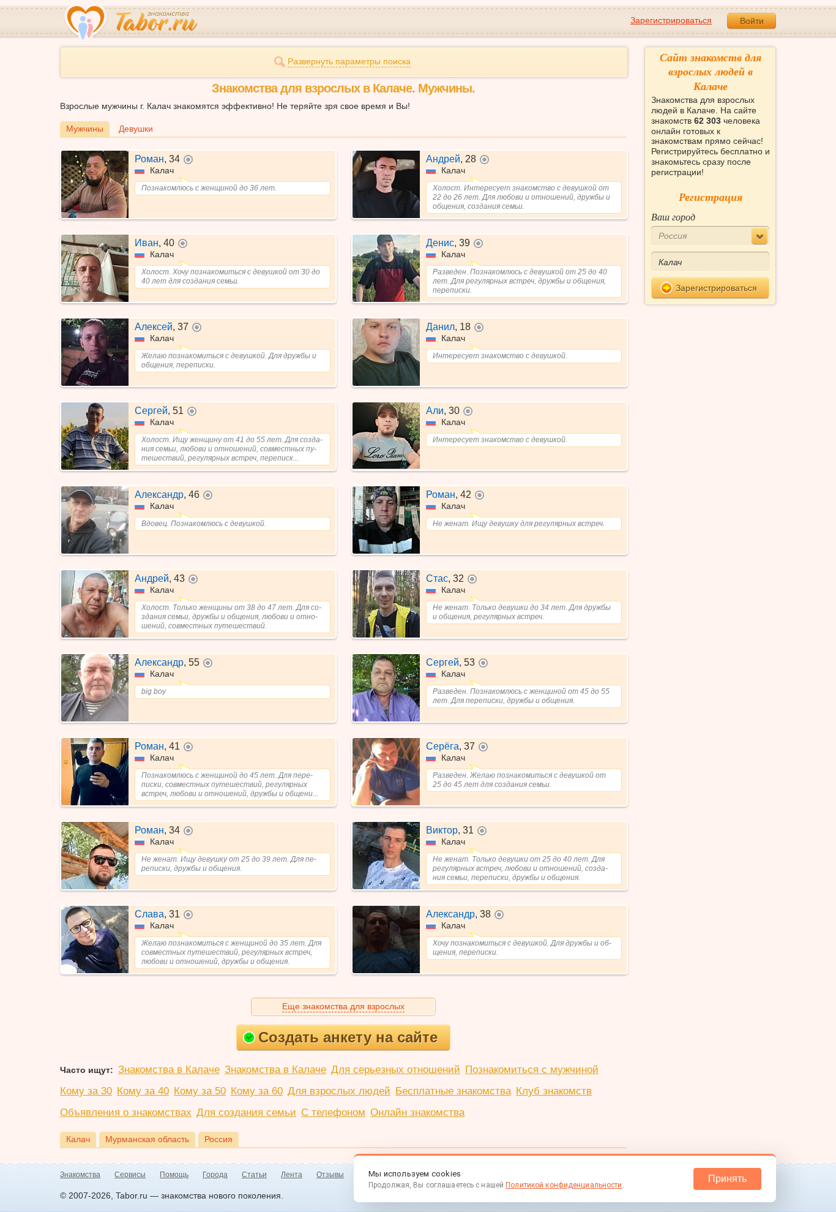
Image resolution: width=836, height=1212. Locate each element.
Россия (218, 1139)
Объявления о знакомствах (126, 1112)
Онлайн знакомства (417, 1112)
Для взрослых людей (339, 1091)
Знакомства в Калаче (169, 1069)
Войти (752, 21)
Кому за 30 (86, 1091)
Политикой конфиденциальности (564, 1185)
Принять (727, 1178)
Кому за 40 (143, 1091)
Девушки (136, 129)
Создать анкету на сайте (348, 1037)
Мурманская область (147, 1139)
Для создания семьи (246, 1112)
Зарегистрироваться (671, 20)
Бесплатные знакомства (453, 1091)
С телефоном (333, 1112)
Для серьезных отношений (395, 1069)
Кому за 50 (200, 1091)
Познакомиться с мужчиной (532, 1069)
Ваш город (673, 216)
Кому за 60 (257, 1091)
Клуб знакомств (554, 1091)
